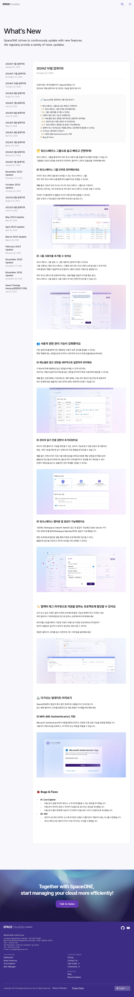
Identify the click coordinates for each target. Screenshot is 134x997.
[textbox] (68, 118)
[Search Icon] (122, 4)
